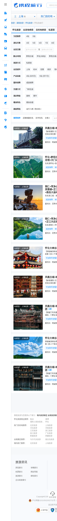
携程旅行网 (28, 5)
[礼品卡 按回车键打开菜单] (5, 96)
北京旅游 (33, 425)
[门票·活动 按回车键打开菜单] (5, 41)
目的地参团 (41, 30)
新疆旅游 (33, 436)
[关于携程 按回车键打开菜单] (5, 127)
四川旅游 (33, 433)
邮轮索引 (34, 476)
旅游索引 (19, 476)
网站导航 (34, 472)
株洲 (32, 419)
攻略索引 (34, 468)
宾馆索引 (19, 468)
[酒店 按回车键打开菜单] (5, 13)
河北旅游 (33, 428)
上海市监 (44, 510)
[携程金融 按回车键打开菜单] (5, 103)
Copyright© (40, 497)
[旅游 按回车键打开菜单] (5, 34)
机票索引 (19, 472)
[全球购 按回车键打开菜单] (5, 89)
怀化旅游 (28, 23)
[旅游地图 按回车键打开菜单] (5, 79)
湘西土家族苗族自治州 (37, 422)
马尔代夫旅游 (35, 439)
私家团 (52, 30)
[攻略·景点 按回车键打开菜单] (5, 72)
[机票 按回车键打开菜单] (5, 20)
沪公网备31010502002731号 (43, 500)
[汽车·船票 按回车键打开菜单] (5, 48)
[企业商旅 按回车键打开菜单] (5, 113)
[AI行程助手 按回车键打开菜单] (5, 65)
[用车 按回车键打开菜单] (5, 55)
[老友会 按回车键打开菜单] (5, 120)
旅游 (13, 23)
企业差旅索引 (20, 480)
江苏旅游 (33, 431)
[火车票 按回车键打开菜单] (5, 27)
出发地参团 (28, 30)
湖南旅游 (20, 23)
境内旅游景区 (42, 415)
